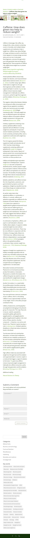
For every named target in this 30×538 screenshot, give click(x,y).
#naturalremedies (8, 511)
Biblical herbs (6, 444)
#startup (22, 517)
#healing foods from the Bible (10, 490)
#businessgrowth (7, 471)
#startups (6, 519)
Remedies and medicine (9, 457)
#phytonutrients (18, 514)
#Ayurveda (6, 469)
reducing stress (11, 326)
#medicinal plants (8, 509)
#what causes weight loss (9, 527)
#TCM (17, 519)
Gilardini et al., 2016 (9, 280)
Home (4, 9)
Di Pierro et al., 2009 (16, 291)
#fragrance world (21, 487)
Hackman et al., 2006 (9, 138)
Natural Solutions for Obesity (11, 375)
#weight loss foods (17, 525)
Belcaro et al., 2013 (20, 280)
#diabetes (14, 480)
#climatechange (7, 480)
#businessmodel (7, 474)
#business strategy (8, 477)
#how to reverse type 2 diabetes (11, 501)
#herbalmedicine (22, 490)
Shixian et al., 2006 (8, 349)
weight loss (14, 149)
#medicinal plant (18, 506)
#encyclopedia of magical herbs (11, 485)
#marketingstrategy (8, 506)
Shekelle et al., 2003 (12, 190)
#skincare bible (7, 517)
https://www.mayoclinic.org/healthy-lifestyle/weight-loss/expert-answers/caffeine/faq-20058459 (13, 71)
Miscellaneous (7, 452)
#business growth (17, 471)
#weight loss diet (7, 525)
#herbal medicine (8, 493)
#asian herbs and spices (19, 466)
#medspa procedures (18, 509)
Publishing (6, 454)
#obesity (12, 514)
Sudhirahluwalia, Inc (10, 35)
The (11, 361)
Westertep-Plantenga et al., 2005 (12, 369)
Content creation (12, 9)
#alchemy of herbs (8, 466)
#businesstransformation (19, 477)
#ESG (20, 485)
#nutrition (6, 514)
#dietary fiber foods (8, 482)
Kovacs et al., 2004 (14, 120)
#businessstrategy (17, 474)
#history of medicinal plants (10, 498)
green (21, 89)
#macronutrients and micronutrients (12, 503)
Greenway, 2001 (19, 177)
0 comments (17, 37)
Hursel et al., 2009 (14, 217)
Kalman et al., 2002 (13, 256)
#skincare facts (15, 517)
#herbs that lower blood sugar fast (11, 496)
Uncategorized (7, 459)
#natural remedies (17, 511)
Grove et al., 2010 (8, 341)
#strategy (12, 519)
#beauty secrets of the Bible (16, 469)
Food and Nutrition (8, 37)
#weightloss (17, 522)
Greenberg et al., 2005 (9, 110)
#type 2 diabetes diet (8, 522)
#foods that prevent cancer (10, 487)
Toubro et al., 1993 (8, 245)
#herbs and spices (17, 493)
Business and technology (10, 446)
